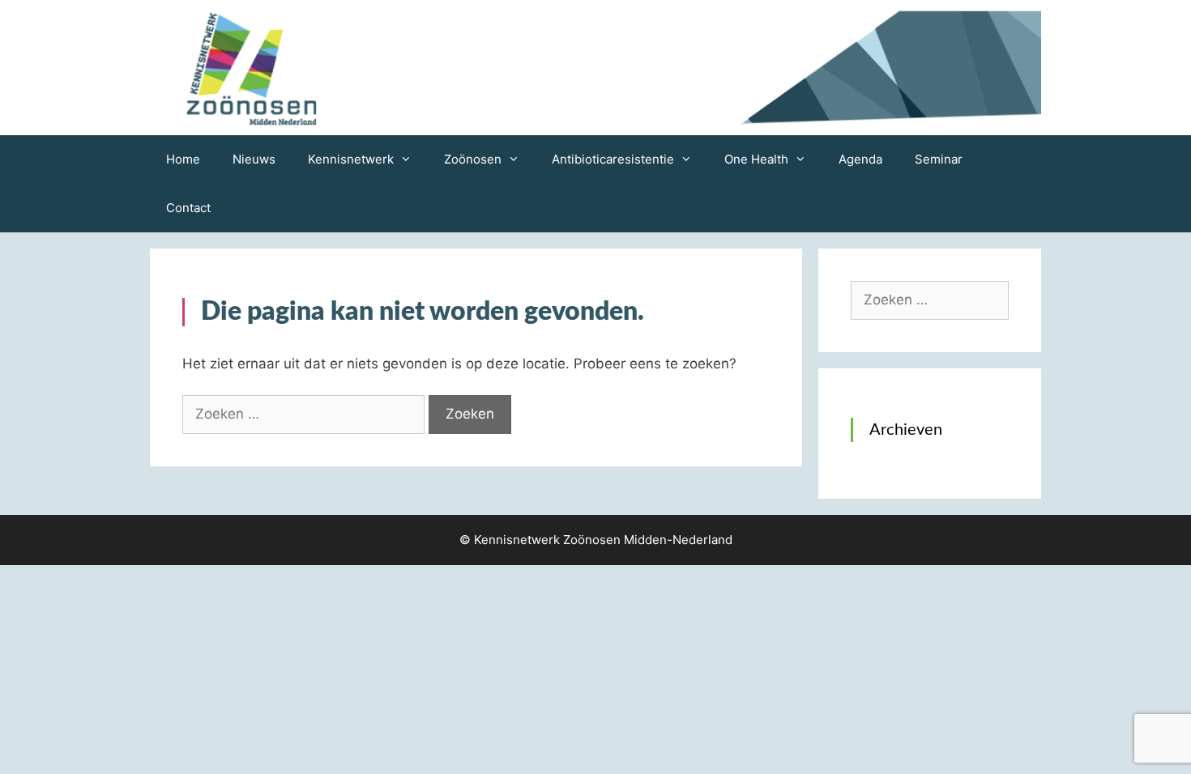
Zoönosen (473, 159)
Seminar (939, 159)
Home (183, 159)
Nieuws (254, 159)
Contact (188, 207)
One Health (756, 159)
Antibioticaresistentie (613, 159)
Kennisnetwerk (351, 159)
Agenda (860, 159)
